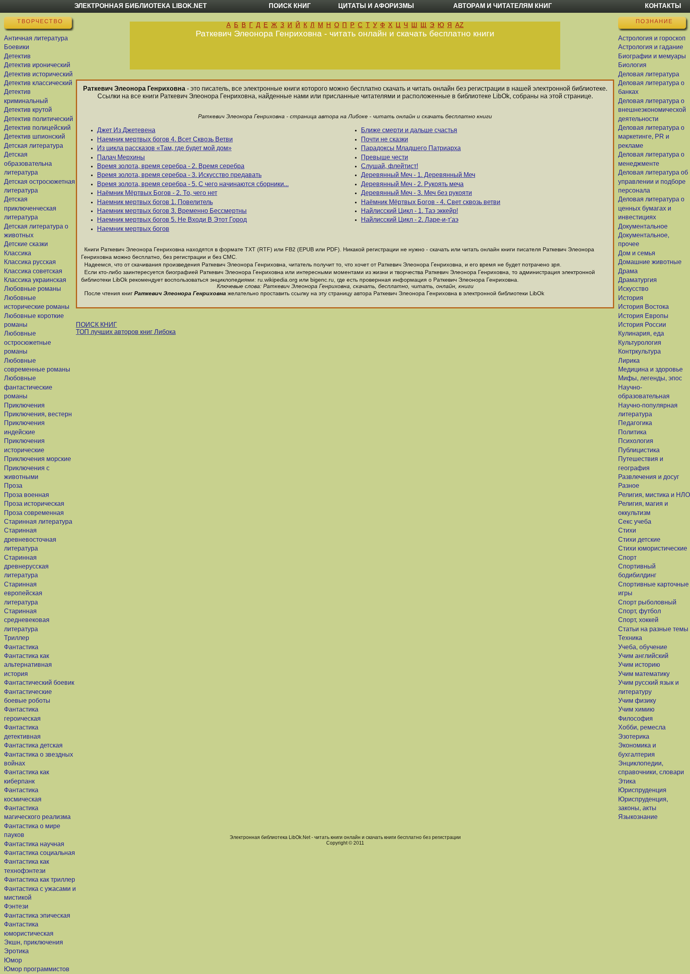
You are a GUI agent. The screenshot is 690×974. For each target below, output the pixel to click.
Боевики (16, 47)
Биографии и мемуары (652, 56)
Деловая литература (648, 74)
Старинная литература (38, 521)
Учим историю (639, 664)
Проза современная (34, 512)
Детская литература (33, 145)
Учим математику (644, 673)
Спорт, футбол (639, 611)
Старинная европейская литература (23, 593)
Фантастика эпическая (37, 915)
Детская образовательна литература (28, 163)
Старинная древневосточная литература (30, 539)
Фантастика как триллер (39, 879)
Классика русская (30, 261)
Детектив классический (38, 83)
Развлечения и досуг (648, 476)
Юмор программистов (36, 969)
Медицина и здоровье (650, 369)
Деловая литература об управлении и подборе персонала (653, 181)
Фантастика (21, 647)
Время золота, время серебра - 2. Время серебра (170, 166)
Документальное (643, 226)
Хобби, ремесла (642, 727)
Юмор (13, 960)
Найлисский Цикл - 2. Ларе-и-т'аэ (409, 219)
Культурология (639, 342)
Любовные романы (32, 288)
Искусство (633, 288)
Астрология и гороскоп (652, 38)
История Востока (643, 306)
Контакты (663, 5)
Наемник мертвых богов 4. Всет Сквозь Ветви (165, 139)
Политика (632, 432)
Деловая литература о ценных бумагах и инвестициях (651, 208)
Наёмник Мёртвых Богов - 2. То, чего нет (157, 192)
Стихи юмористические (652, 548)
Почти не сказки (384, 139)
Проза (13, 485)
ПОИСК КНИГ (96, 324)
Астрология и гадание (650, 47)
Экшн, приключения (33, 942)
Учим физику (637, 700)
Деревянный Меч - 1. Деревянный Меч (418, 174)
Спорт (627, 557)
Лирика (629, 360)
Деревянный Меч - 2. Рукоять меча (412, 184)
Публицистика (639, 450)
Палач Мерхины (121, 157)
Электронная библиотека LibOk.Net (140, 5)
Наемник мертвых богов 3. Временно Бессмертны (172, 210)
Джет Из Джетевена (126, 130)
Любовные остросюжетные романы (27, 342)
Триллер (16, 637)
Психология (635, 440)
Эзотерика (633, 736)
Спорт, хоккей (638, 619)
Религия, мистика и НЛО (654, 494)
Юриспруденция (642, 790)
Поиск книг (290, 5)
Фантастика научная (34, 844)
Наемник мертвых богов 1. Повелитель (155, 202)
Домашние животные (650, 261)
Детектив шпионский (34, 136)
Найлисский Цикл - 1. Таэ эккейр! (409, 210)
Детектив (17, 56)
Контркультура (639, 351)
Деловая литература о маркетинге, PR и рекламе (651, 136)
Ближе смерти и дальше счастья (409, 130)
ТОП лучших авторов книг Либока (126, 331)
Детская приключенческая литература (30, 208)
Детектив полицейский (37, 127)
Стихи (627, 530)
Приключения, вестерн (38, 414)
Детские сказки (26, 244)
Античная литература (36, 38)
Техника (630, 637)
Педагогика (635, 422)
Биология (632, 65)
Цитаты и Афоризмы (376, 5)
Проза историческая (34, 503)
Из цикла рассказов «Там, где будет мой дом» (164, 148)
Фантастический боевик (39, 682)
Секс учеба (634, 521)
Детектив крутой (28, 109)
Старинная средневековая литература (27, 620)
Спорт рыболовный (647, 602)
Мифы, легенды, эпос (650, 378)
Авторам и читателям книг (502, 5)
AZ (459, 25)
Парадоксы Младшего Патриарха (411, 148)
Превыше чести (384, 157)
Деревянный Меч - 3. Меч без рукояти (416, 192)
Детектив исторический (38, 74)
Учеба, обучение (642, 647)
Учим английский (643, 655)
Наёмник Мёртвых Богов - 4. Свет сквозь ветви (430, 202)
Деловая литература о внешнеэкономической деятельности (652, 109)
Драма (628, 271)
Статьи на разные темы (653, 629)
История (630, 297)
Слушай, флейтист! (389, 166)
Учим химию (636, 709)
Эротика (16, 951)
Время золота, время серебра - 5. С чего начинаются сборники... (193, 184)
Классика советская (33, 271)
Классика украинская (35, 279)
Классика (17, 253)
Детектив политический (38, 118)
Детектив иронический (37, 65)
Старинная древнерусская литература (26, 566)
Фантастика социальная (39, 852)
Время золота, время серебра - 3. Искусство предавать (179, 174)
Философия (635, 718)
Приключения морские (37, 458)
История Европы (643, 315)
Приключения (24, 405)
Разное (628, 485)
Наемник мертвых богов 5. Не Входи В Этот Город (172, 219)
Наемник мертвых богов (133, 228)
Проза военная (26, 494)
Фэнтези (16, 906)
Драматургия (637, 279)
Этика (627, 781)
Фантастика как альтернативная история (28, 664)
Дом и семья (636, 253)
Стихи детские (639, 539)
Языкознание (638, 816)
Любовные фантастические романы (28, 387)
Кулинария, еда (641, 333)
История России (642, 324)
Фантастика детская (33, 745)
